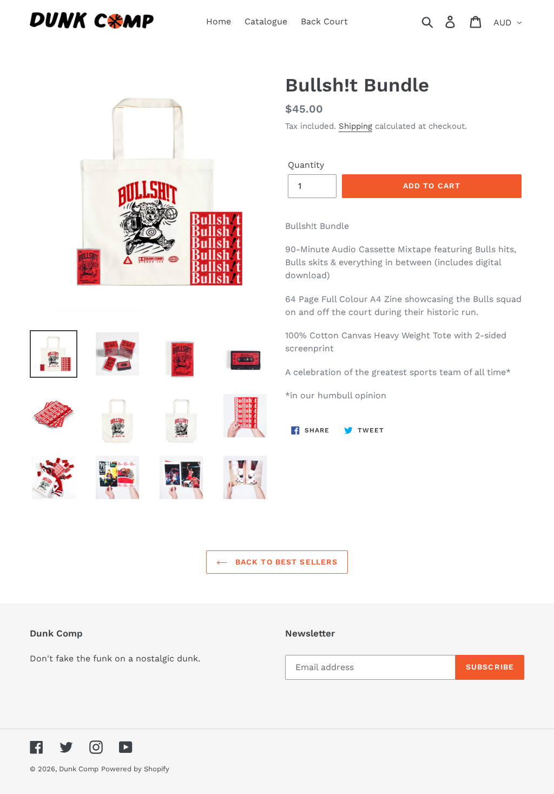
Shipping (355, 126)
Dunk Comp (78, 769)
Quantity (306, 165)
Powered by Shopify (135, 769)
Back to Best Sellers (285, 561)
